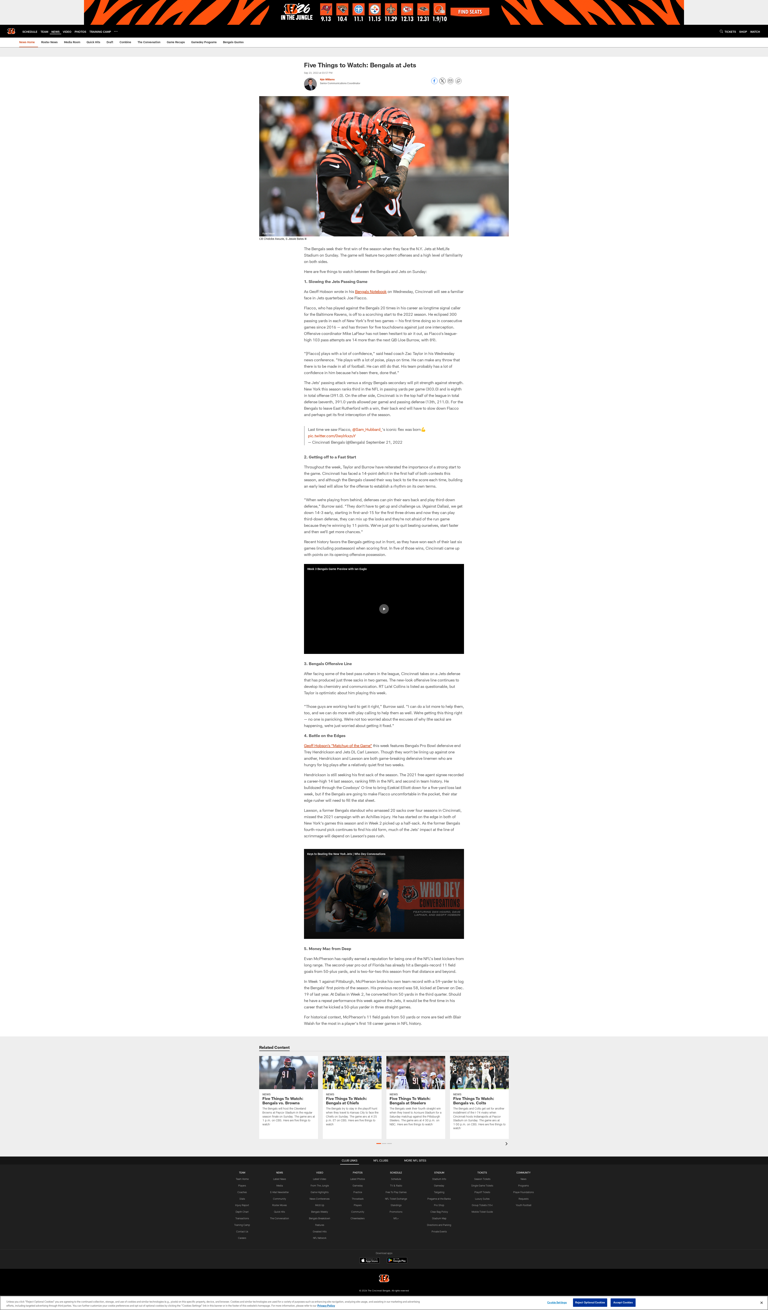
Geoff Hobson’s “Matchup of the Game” (338, 745)
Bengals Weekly (319, 1211)
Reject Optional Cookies (590, 1302)
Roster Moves (279, 1205)
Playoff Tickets (482, 1192)
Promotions (396, 1211)
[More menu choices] (115, 31)
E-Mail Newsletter (279, 1192)
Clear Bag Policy (439, 1211)
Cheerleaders (358, 1218)
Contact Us (242, 1231)
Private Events (439, 1231)
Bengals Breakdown (319, 1218)
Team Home (242, 1179)
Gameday (358, 1185)
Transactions (242, 1218)
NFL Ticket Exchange (396, 1198)
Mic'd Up (319, 1205)
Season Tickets (482, 1179)
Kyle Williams (327, 79)
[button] (384, 609)
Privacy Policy (326, 1305)
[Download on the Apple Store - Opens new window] (370, 1260)
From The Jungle (320, 1185)
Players (242, 1185)
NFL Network (319, 1237)
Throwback (358, 1198)
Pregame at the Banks (439, 1198)
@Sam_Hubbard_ (367, 429)
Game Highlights (320, 1192)
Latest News (279, 1179)
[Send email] (450, 83)
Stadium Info (439, 1179)
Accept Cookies (623, 1302)
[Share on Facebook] (434, 83)
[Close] (761, 1302)
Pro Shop (439, 1205)
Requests (524, 1198)
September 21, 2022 (384, 442)
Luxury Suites (482, 1198)
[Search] (721, 31)
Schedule (396, 1179)
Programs (523, 1185)
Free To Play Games (396, 1192)
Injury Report (242, 1205)
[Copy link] (458, 81)
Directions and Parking (439, 1224)
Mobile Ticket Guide (482, 1211)
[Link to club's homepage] (11, 31)
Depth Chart (242, 1211)
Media (279, 1185)
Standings (396, 1205)
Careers (242, 1237)
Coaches (242, 1192)
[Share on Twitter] (442, 83)
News (523, 1179)
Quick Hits (279, 1211)
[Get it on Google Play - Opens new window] (397, 1262)
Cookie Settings (557, 1302)
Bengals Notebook (371, 291)
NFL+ (396, 1218)
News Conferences (320, 1198)
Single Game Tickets (482, 1185)
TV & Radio (396, 1185)
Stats (242, 1198)
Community (279, 1198)
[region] (384, 1303)
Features (319, 1224)
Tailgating (439, 1192)
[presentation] (507, 1144)
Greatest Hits (320, 1231)
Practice (357, 1192)
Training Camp (242, 1224)
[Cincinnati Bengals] (384, 1279)
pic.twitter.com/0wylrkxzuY (332, 435)
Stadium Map (439, 1218)
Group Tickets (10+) (482, 1205)
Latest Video (319, 1179)
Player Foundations (523, 1192)
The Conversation (279, 1218)
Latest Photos (357, 1179)
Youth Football (523, 1205)
